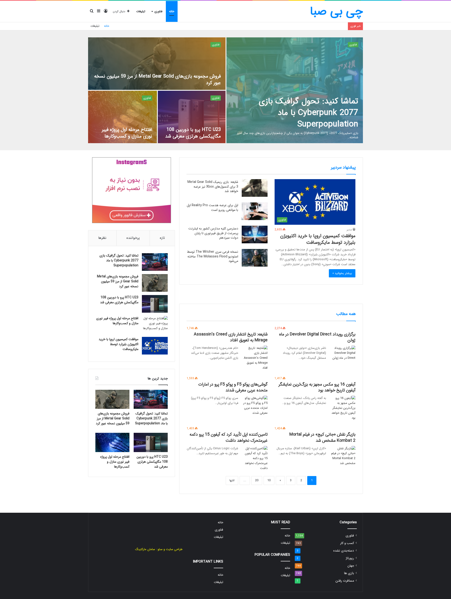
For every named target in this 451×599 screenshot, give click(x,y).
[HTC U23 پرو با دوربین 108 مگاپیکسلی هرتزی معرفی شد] (192, 117)
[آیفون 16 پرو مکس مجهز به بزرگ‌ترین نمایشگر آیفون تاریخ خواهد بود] (342, 408)
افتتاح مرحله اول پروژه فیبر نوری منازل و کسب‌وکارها (127, 133)
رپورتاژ (350, 558)
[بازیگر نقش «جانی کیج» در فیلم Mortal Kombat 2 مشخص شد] (342, 456)
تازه (162, 238)
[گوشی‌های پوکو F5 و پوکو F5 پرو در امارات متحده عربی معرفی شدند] (255, 405)
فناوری (158, 11)
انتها (231, 480)
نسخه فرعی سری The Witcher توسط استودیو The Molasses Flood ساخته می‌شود (212, 256)
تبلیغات (140, 11)
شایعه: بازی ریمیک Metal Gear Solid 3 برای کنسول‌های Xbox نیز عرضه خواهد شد (212, 186)
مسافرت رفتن (344, 580)
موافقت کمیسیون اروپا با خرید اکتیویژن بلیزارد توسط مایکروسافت (317, 239)
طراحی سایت (174, 549)
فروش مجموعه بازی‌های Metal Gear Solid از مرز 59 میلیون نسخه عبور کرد (157, 80)
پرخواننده (133, 238)
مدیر (349, 229)
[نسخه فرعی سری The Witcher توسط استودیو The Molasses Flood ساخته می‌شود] (255, 258)
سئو (160, 549)
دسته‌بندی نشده (343, 550)
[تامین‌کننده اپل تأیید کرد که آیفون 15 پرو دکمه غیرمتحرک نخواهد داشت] (255, 458)
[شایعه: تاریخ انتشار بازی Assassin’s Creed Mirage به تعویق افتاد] (255, 358)
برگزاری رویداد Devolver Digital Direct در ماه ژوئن (317, 337)
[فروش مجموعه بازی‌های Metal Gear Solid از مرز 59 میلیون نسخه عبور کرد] (157, 63)
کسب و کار (347, 543)
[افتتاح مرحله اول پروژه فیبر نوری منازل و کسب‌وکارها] (122, 117)
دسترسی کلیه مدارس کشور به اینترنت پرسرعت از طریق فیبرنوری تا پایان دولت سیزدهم (213, 233)
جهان (350, 565)
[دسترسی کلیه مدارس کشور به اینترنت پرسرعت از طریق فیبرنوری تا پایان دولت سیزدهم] (255, 234)
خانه (171, 11)
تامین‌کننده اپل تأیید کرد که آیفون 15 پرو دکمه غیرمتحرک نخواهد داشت (229, 437)
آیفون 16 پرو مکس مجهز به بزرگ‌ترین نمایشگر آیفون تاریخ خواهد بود (317, 387)
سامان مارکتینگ (145, 549)
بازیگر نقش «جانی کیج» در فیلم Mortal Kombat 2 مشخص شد (322, 437)
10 (269, 480)
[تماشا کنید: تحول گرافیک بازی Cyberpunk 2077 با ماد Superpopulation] (294, 90)
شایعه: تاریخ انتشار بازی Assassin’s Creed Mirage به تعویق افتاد (231, 337)
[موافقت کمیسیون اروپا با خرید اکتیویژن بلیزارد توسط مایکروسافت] (155, 346)
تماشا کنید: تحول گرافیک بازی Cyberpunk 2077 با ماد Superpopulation (308, 113)
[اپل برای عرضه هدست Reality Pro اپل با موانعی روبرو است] (255, 211)
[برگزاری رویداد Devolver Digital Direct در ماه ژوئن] (342, 354)
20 (256, 480)
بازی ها (349, 573)
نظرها (102, 238)
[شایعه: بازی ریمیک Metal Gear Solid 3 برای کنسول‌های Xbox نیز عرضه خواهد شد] (255, 188)
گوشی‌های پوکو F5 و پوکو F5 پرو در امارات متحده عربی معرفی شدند (233, 387)
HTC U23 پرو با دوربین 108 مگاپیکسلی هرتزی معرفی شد (193, 133)
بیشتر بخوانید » (342, 273)
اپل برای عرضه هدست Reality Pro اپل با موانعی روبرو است (212, 208)
